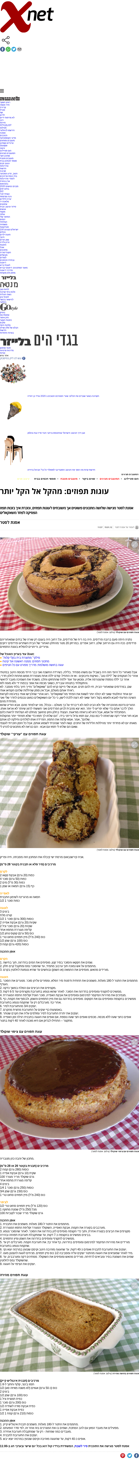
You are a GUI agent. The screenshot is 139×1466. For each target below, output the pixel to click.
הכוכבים (3, 135)
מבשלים (3, 255)
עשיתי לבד (5, 194)
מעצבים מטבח (6, 158)
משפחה (3, 224)
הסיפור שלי (5, 217)
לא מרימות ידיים (7, 117)
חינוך (2, 237)
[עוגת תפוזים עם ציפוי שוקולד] (69, 1092)
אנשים (3, 209)
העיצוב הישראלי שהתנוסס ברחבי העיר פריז (57, 433)
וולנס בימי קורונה (7, 292)
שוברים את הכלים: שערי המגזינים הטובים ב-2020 (63, 396)
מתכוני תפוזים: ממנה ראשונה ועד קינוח (26, 661)
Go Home (4, 315)
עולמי (2, 214)
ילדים (2, 115)
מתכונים (3, 250)
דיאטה (3, 262)
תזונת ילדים (5, 234)
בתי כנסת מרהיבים (8, 176)
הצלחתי (3, 222)
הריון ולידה (5, 242)
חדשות (3, 168)
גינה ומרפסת (6, 196)
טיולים (3, 232)
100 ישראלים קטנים (9, 229)
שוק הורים (4, 239)
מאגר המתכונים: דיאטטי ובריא (14, 267)
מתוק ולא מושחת (7, 273)
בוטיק (2, 312)
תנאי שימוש (5, 348)
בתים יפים (4, 189)
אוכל (2, 247)
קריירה (3, 107)
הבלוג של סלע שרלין (9, 327)
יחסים (2, 219)
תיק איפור (4, 317)
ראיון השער (5, 102)
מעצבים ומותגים (7, 140)
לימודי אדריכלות (7, 178)
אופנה (3, 133)
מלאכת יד (4, 201)
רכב (1, 120)
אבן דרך (81, 433)
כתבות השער (6, 320)
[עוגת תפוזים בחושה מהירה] (69, 1325)
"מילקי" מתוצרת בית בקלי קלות (21, 657)
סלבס (2, 322)
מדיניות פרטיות (7, 350)
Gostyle (3, 145)
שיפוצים (3, 204)
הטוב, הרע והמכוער (9, 173)
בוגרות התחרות (7, 333)
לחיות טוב (4, 289)
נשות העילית (5, 294)
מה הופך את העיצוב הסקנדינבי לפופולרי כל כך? (62, 470)
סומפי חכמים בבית (8, 161)
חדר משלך (5, 105)
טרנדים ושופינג (7, 143)
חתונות (3, 245)
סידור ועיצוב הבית (8, 206)
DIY (2, 191)
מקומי (2, 211)
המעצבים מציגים (7, 153)
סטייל (2, 110)
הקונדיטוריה (5, 252)
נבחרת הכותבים (7, 260)
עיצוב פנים (5, 163)
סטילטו (3, 127)
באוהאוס (4, 183)
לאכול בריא (5, 265)
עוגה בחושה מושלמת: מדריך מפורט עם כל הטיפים (33, 664)
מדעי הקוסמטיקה (8, 138)
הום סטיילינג (5, 150)
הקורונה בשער (92, 396)
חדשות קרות (89, 470)
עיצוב (2, 148)
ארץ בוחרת (5, 181)
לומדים (3, 257)
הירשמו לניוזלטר (7, 130)
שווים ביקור (5, 155)
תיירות (3, 122)
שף (1, 112)
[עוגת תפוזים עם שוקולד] (69, 583)
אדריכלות (4, 166)
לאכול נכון (4, 297)
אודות (2, 353)
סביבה (3, 171)
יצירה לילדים (5, 199)
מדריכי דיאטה (6, 270)
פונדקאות (4, 227)
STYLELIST (5, 125)
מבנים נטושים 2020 (9, 186)
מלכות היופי (5, 325)
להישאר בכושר (6, 299)
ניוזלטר (3, 302)
